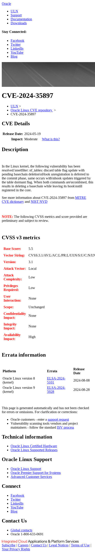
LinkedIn (17, 48)
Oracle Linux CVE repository (32, 110)
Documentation (21, 19)
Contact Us (39, 545)
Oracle (6, 4)
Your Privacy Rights (16, 549)
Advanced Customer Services (31, 477)
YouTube (17, 52)
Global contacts (21, 530)
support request (58, 419)
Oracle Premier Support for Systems (36, 473)
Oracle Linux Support (26, 469)
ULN (14, 11)
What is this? (51, 139)
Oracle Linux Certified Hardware (34, 446)
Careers (23, 545)
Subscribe (8, 545)
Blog (14, 56)
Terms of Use (80, 545)
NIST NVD (39, 201)
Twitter (16, 44)
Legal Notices (58, 545)
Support (16, 15)
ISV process (65, 427)
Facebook (17, 40)
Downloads (19, 23)
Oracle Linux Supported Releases (34, 450)
